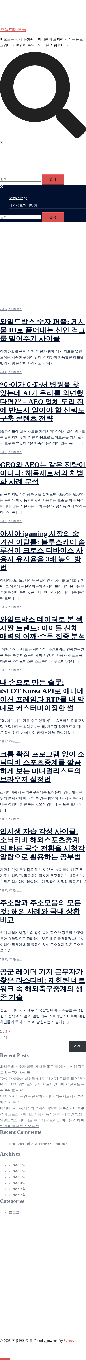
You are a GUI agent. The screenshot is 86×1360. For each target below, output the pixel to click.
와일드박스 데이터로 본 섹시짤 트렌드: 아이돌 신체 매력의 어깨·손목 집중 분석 (42, 627)
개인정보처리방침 (23, 205)
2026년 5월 (17, 1177)
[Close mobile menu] (2, 187)
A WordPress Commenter (49, 1144)
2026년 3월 (17, 1189)
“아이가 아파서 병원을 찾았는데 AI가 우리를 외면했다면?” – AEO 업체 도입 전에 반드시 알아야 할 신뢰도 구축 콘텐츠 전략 (42, 402)
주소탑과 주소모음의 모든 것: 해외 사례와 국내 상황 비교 (40, 911)
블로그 (18, 309)
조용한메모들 (13, 29)
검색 (3, 1037)
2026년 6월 (17, 1171)
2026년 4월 (17, 1183)
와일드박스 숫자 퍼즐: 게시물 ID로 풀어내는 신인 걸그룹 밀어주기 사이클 (42, 330)
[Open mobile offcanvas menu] (7, 149)
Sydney (69, 1341)
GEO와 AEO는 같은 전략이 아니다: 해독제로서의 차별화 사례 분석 (43, 473)
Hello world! (18, 1144)
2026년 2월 (17, 1195)
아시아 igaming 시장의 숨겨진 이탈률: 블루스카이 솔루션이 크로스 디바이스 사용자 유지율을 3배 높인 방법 (42, 551)
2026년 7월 (17, 1165)
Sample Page (18, 198)
